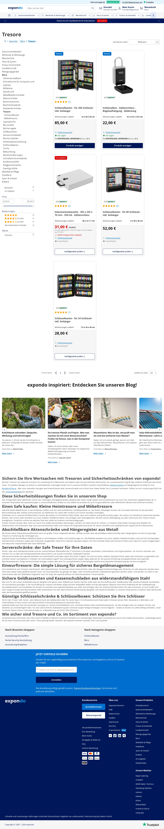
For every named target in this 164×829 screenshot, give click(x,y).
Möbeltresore (10, 118)
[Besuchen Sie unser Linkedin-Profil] (119, 736)
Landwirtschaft (9, 68)
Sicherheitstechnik (14, 492)
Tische (6, 148)
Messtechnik (8, 58)
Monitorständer (10, 138)
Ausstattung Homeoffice (17, 635)
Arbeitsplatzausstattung (14, 141)
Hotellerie (7, 175)
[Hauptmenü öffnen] (9, 15)
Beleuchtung (9, 151)
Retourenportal (93, 715)
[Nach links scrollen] (5, 21)
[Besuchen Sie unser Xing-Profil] (124, 736)
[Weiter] (65, 373)
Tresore (7, 111)
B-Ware (5, 181)
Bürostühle (8, 125)
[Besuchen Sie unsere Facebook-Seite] (114, 736)
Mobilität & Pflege (10, 171)
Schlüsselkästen (10, 145)
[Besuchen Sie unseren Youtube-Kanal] (110, 736)
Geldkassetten (10, 131)
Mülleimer (8, 88)
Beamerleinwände (11, 105)
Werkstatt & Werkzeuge (13, 55)
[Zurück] (56, 373)
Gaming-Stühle (10, 168)
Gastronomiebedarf (11, 51)
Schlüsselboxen (11, 115)
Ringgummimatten (12, 165)
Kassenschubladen (12, 135)
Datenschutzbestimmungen (87, 688)
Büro (4, 75)
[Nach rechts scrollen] (159, 21)
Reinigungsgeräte (10, 71)
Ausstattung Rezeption (16, 644)
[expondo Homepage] (5, 41)
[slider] (3, 206)
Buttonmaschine (11, 101)
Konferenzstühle (11, 161)
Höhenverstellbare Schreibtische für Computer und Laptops (18, 81)
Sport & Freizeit (9, 178)
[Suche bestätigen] (93, 8)
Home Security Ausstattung (18, 640)
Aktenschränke (10, 98)
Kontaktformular (93, 706)
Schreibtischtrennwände (15, 158)
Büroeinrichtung (9, 488)
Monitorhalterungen (13, 155)
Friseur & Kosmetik (11, 65)
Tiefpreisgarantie (65, 132)
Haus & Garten (9, 61)
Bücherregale (9, 128)
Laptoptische (9, 121)
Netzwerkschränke (12, 108)
